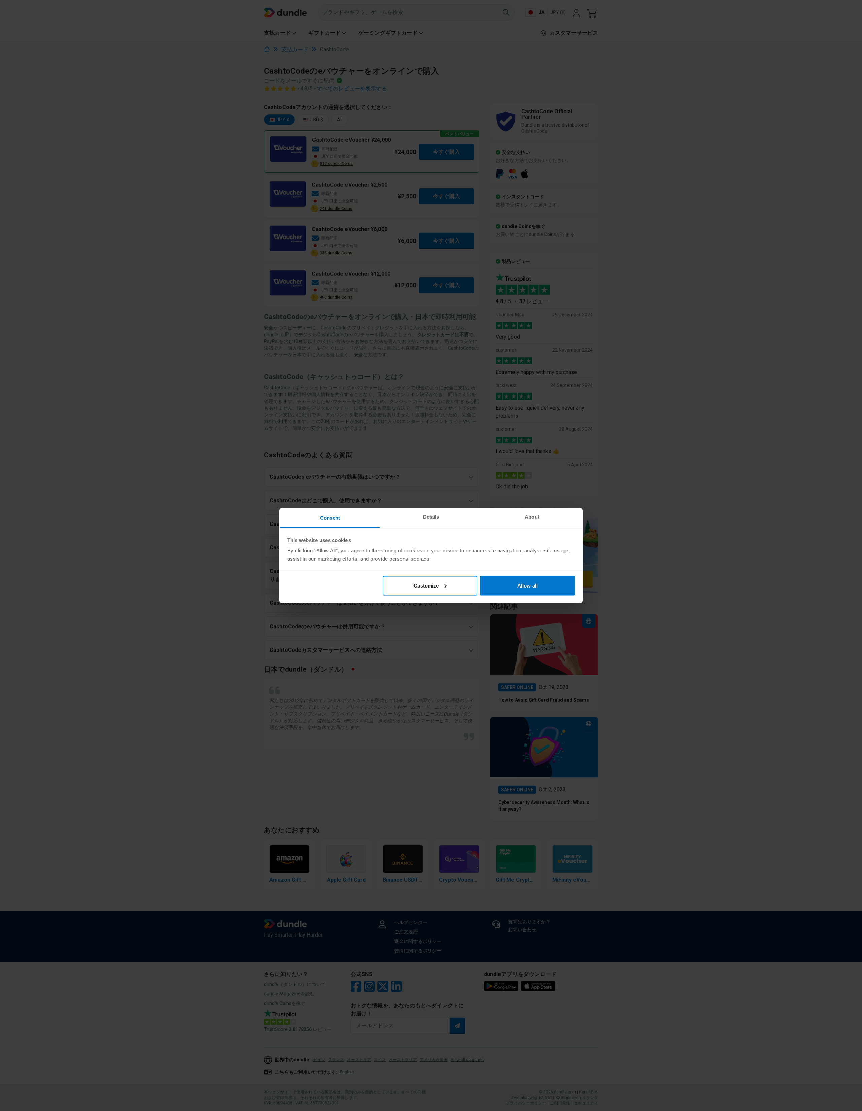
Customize (426, 585)
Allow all (527, 585)
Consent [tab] (330, 518)
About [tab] (532, 517)
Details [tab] (431, 517)
